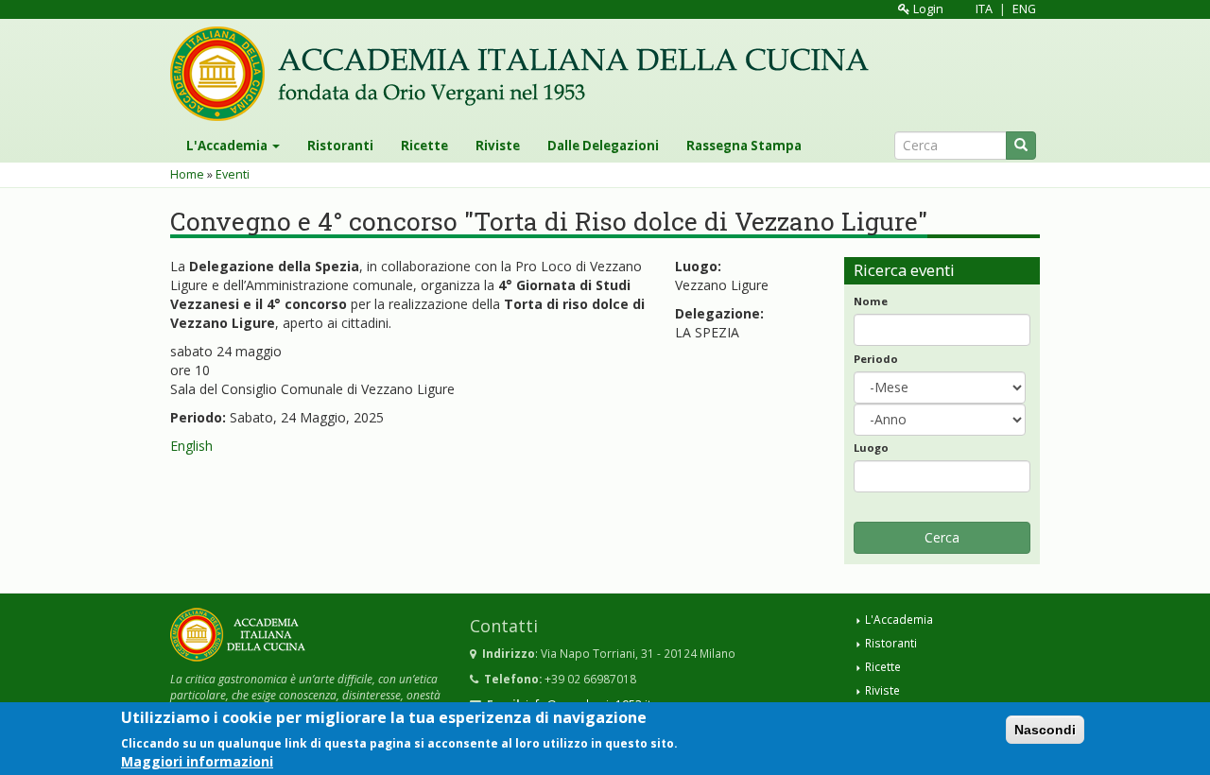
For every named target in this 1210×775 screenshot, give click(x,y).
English (191, 446)
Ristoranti (340, 145)
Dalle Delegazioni (603, 145)
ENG (1024, 9)
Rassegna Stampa (744, 145)
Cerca (942, 537)
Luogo (871, 447)
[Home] (526, 73)
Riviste (497, 145)
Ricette (424, 145)
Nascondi (1045, 729)
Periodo (876, 359)
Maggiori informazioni (197, 760)
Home (187, 174)
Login (926, 9)
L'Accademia (228, 145)
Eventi (233, 174)
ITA (984, 9)
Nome (871, 301)
